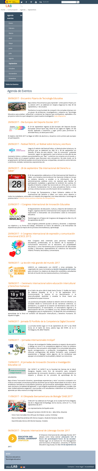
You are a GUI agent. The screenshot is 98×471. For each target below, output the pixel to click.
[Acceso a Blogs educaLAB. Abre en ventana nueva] (41, 1)
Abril (10, 38)
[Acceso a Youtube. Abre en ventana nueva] (36, 1)
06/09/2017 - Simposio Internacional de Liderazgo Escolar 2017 (39, 430)
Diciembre (12, 78)
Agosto (11, 58)
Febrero (11, 28)
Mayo (11, 43)
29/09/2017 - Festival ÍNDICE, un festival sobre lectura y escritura (39, 144)
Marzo (11, 33)
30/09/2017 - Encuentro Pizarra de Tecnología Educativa (35, 98)
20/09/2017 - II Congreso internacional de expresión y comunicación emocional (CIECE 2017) (41, 235)
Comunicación (13, 10)
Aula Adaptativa (59, 116)
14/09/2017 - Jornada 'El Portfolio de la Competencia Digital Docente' (41, 321)
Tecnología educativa (13, 459)
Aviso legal (79, 467)
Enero (11, 23)
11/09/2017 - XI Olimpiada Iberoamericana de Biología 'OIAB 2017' (40, 396)
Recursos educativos (13, 457)
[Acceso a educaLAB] (11, 466)
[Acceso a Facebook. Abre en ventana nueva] (26, 1)
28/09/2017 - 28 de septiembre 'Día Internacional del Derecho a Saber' (39, 169)
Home (3, 10)
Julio (10, 53)
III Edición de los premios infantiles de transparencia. (36, 198)
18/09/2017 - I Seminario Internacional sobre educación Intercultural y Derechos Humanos (41, 284)
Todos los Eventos (12, 84)
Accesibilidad (89, 467)
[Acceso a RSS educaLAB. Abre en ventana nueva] (22, 5)
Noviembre (13, 73)
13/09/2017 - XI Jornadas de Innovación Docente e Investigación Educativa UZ (39, 363)
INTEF (8, 454)
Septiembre (32, 10)
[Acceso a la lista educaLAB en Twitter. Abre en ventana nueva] (22, 1)
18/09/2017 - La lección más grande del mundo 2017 (34, 262)
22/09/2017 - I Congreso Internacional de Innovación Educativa (39, 204)
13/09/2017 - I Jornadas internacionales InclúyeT (31, 340)
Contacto (71, 467)
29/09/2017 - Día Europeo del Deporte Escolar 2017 (33, 122)
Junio (10, 48)
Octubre (12, 68)
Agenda (22, 10)
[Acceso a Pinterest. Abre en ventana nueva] (31, 1)
